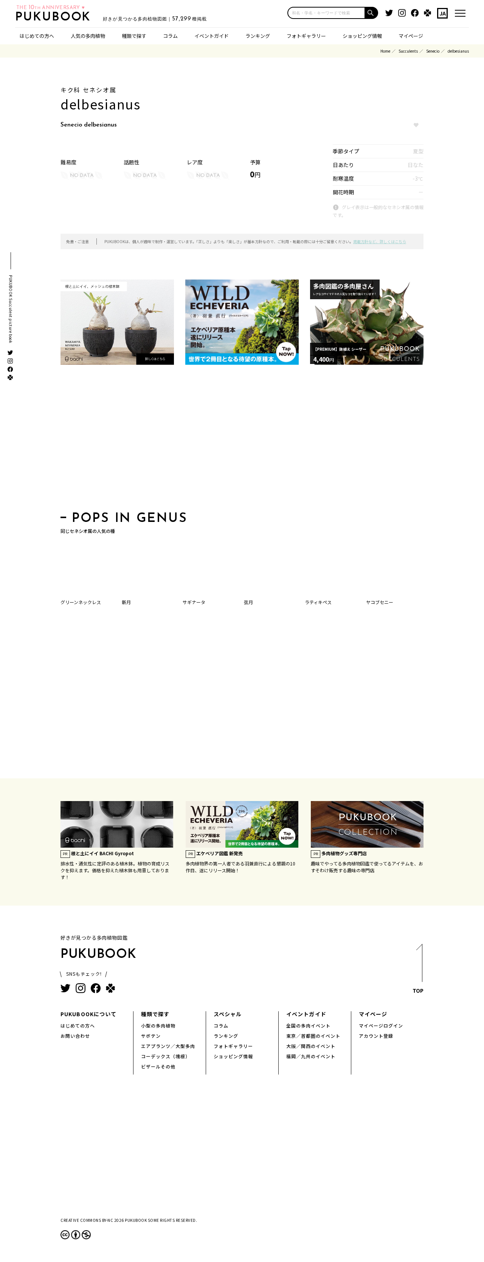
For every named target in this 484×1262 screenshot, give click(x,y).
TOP (418, 990)
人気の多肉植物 (88, 35)
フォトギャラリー (306, 35)
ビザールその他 (158, 1066)
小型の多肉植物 (158, 1025)
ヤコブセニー (379, 602)
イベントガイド (211, 35)
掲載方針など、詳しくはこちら (379, 241)
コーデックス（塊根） (165, 1056)
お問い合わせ (75, 1035)
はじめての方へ (37, 35)
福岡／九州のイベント (310, 1056)
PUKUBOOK (55, 17)
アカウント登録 (376, 1035)
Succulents (408, 51)
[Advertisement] (242, 440)
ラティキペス (318, 602)
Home (385, 51)
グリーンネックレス (80, 602)
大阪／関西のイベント (310, 1046)
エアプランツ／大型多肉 (168, 1046)
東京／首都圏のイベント (313, 1035)
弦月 (248, 602)
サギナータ (194, 602)
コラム (170, 35)
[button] (371, 13)
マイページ (411, 35)
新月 (126, 602)
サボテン (151, 1035)
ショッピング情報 (362, 35)
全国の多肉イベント (308, 1025)
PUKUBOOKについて (88, 1014)
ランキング (257, 35)
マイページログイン (381, 1025)
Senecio (432, 51)
